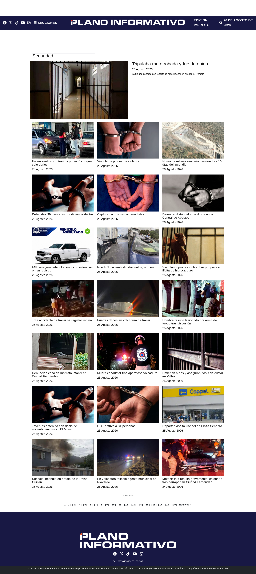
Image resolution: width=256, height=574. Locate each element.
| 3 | (74, 504)
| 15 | (147, 504)
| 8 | (101, 504)
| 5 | (85, 504)
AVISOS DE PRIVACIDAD (214, 568)
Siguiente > (185, 504)
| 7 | (96, 504)
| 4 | (79, 504)
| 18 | (167, 504)
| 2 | (69, 504)
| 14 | (140, 504)
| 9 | (107, 504)
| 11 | (119, 504)
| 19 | (174, 504)
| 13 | (133, 504)
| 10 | (113, 504)
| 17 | (160, 504)
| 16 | (153, 504)
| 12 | (126, 504)
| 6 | (90, 504)
